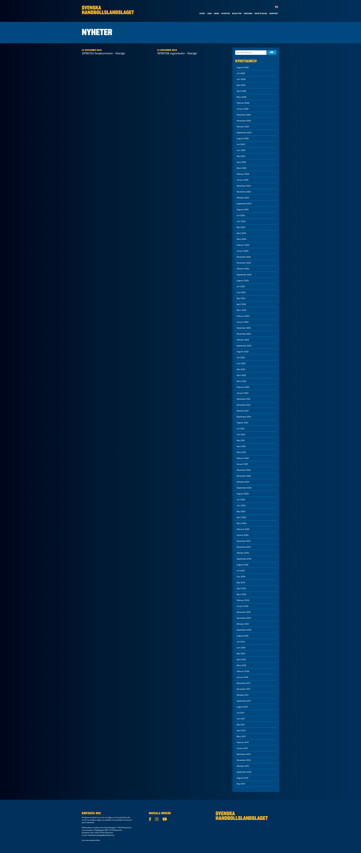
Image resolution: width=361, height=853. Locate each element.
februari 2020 (243, 529)
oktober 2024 (243, 197)
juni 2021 (241, 434)
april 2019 (241, 588)
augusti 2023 (243, 280)
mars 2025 (241, 168)
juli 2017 (241, 712)
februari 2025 (243, 174)
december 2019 (243, 541)
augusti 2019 (242, 564)
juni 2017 (241, 718)
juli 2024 (241, 215)
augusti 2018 (242, 635)
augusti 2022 (243, 351)
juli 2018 (241, 641)
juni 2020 (241, 505)
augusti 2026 (243, 67)
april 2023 (241, 304)
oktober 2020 (243, 482)
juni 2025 (241, 150)
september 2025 (244, 132)
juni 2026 (241, 79)
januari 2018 (242, 677)
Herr (216, 13)
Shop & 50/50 (261, 13)
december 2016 (243, 754)
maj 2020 (241, 511)
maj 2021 (241, 440)
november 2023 (244, 262)
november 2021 (244, 405)
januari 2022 (242, 393)
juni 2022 (241, 363)
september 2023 (244, 274)
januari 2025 (242, 180)
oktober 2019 (243, 553)
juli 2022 (241, 357)
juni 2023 (241, 292)
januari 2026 (242, 109)
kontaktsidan (89, 822)
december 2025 (244, 114)
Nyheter (225, 13)
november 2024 (244, 191)
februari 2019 (243, 600)
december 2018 (243, 612)
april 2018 (241, 659)
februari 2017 (243, 742)
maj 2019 (241, 582)
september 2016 (244, 772)
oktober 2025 (243, 126)
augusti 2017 (242, 707)
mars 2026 (241, 97)
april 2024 (241, 233)
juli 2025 (241, 144)
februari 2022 (243, 387)
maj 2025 (241, 156)
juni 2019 (241, 576)
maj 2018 (241, 653)
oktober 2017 (243, 695)
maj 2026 (241, 85)
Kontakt (273, 13)
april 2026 (241, 91)
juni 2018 (241, 647)
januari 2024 (242, 251)
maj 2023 (241, 298)
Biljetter (237, 13)
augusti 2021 (242, 422)
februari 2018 (243, 671)
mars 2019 (241, 594)
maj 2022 (241, 369)
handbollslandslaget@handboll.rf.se (101, 835)
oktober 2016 (243, 766)
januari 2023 (242, 322)
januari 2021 (242, 464)
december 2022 (244, 328)
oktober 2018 (243, 624)
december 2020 (244, 470)
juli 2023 (241, 286)
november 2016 (244, 760)
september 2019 (244, 559)
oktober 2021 (243, 411)
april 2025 (241, 162)
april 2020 (241, 517)
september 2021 (244, 416)
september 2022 (244, 345)
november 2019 (244, 547)
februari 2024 (243, 245)
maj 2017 (241, 724)
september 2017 (244, 701)
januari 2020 (243, 535)
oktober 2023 (243, 268)
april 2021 (241, 446)
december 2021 (243, 399)
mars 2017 (241, 736)
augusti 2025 (243, 138)
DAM (209, 13)
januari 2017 (242, 748)
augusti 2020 (243, 493)
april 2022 (241, 375)
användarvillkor (94, 840)
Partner (248, 13)
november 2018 (244, 618)
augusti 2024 (243, 209)
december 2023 (244, 257)
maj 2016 (241, 784)
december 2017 (243, 683)
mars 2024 (241, 239)
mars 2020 (241, 523)
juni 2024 (241, 221)
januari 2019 (242, 606)
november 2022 (244, 334)
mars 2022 (241, 381)
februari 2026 (243, 103)
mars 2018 (241, 665)
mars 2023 (241, 310)
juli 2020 (241, 499)
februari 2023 (243, 316)
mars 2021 (241, 452)
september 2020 (244, 487)
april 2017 (241, 730)
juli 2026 (241, 73)
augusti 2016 (242, 778)
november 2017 (243, 689)
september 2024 (244, 203)
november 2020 (244, 476)
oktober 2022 (243, 339)
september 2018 (244, 630)
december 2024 (244, 186)
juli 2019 (241, 570)
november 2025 (244, 120)
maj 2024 (241, 227)
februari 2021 (243, 458)
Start (202, 13)
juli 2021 (241, 428)
